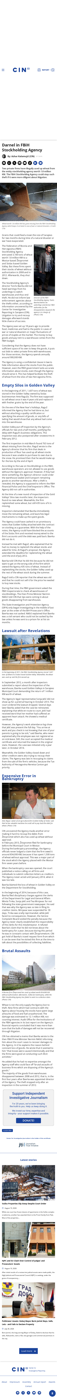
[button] (4, 163)
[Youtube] (34, 1393)
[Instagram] (23, 1393)
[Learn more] (28, 1126)
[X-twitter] (28, 1393)
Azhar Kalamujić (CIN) (22, 156)
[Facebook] (17, 1393)
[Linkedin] (39, 1393)
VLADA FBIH (7, 1130)
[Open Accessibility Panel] (52, 1393)
